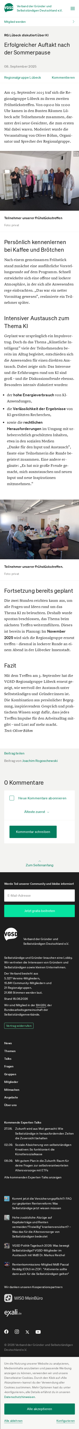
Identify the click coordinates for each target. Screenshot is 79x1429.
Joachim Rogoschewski (40, 761)
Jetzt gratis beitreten (39, 911)
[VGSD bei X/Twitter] (27, 1333)
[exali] (12, 1314)
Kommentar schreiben (33, 832)
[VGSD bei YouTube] (38, 1333)
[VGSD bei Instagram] (17, 1333)
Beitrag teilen (14, 753)
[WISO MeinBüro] (23, 1299)
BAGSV (41, 1005)
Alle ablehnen (13, 1421)
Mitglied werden (15, 22)
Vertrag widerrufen (19, 1026)
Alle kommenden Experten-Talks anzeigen (33, 1177)
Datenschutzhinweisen (19, 1397)
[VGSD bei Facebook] (5, 1333)
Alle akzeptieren (39, 1409)
